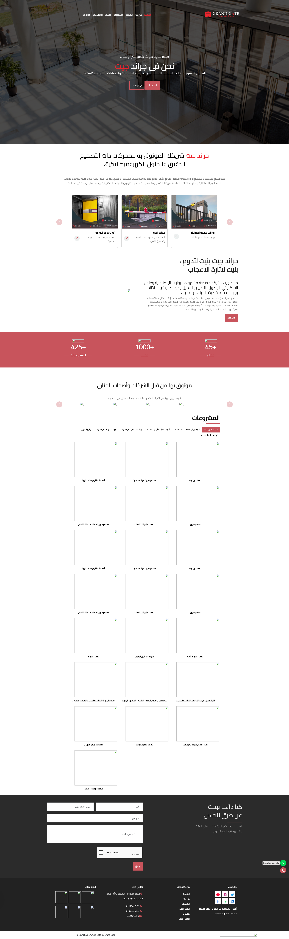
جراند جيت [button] (231, 318)
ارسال (137, 866)
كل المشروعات (211, 429)
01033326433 (133, 911)
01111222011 (133, 906)
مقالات (186, 914)
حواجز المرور (86, 429)
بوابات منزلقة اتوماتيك (106, 429)
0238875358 (133, 916)
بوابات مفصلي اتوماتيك (132, 429)
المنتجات (186, 904)
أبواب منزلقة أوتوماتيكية (158, 429)
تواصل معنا (137, 85)
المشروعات (152, 85)
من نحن (186, 899)
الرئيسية (186, 894)
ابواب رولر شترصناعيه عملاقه (187, 429)
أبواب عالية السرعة (209, 435)
